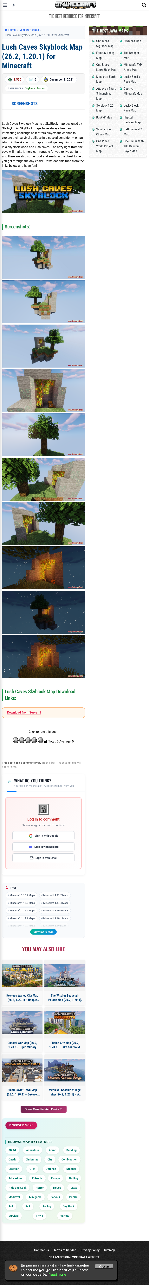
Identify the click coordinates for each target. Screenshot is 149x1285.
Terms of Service (65, 1250)
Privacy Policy (90, 1250)
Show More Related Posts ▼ (43, 1109)
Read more (58, 1274)
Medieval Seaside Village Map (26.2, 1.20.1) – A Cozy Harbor (65, 1092)
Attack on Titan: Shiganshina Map (106, 93)
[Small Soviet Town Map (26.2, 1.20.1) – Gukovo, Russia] (22, 1070)
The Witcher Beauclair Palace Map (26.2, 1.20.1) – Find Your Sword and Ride (64, 998)
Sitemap (109, 1250)
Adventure (32, 1150)
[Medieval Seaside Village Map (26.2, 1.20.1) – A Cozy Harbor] (64, 1070)
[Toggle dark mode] (13, 5)
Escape (55, 1178)
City (50, 1159)
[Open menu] (5, 5)
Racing (46, 1206)
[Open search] (144, 5)
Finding (73, 1178)
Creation (14, 1168)
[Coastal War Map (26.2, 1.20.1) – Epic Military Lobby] (22, 1022)
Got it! (104, 1267)
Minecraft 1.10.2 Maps (22, 895)
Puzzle (73, 1197)
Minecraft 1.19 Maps (54, 925)
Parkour (55, 1197)
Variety (64, 1215)
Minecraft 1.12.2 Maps (22, 902)
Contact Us (41, 1250)
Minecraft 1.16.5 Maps (55, 910)
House (57, 1187)
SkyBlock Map (132, 41)
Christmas (32, 1159)
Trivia (39, 1215)
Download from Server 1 (24, 712)
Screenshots (25, 103)
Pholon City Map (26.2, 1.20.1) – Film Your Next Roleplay (64, 1045)
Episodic (37, 1178)
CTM (32, 1168)
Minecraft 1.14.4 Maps (55, 902)
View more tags (43, 931)
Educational (16, 1178)
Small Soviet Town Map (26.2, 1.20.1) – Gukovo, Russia (22, 1092)
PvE (11, 1206)
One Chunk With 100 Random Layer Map (134, 146)
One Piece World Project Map (104, 146)
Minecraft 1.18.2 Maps (22, 925)
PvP (27, 1206)
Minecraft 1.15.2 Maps (22, 910)
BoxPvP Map (104, 117)
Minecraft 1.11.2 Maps (55, 895)
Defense (51, 1168)
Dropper (71, 1168)
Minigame (35, 1197)
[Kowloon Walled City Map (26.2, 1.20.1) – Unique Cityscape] (22, 975)
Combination (69, 1159)
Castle (12, 1159)
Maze (73, 1187)
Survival (41, 88)
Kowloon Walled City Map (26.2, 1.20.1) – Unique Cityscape (22, 998)
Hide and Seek (17, 1187)
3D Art (12, 1150)
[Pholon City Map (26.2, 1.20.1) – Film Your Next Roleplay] (64, 1022)
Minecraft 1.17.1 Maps (22, 918)
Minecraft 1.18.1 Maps (55, 918)
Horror (40, 1187)
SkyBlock (30, 88)
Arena (52, 1150)
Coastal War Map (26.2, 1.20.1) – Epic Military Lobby (22, 1045)
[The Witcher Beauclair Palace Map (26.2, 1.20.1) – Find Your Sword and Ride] (64, 975)
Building (71, 1150)
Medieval (14, 1197)
